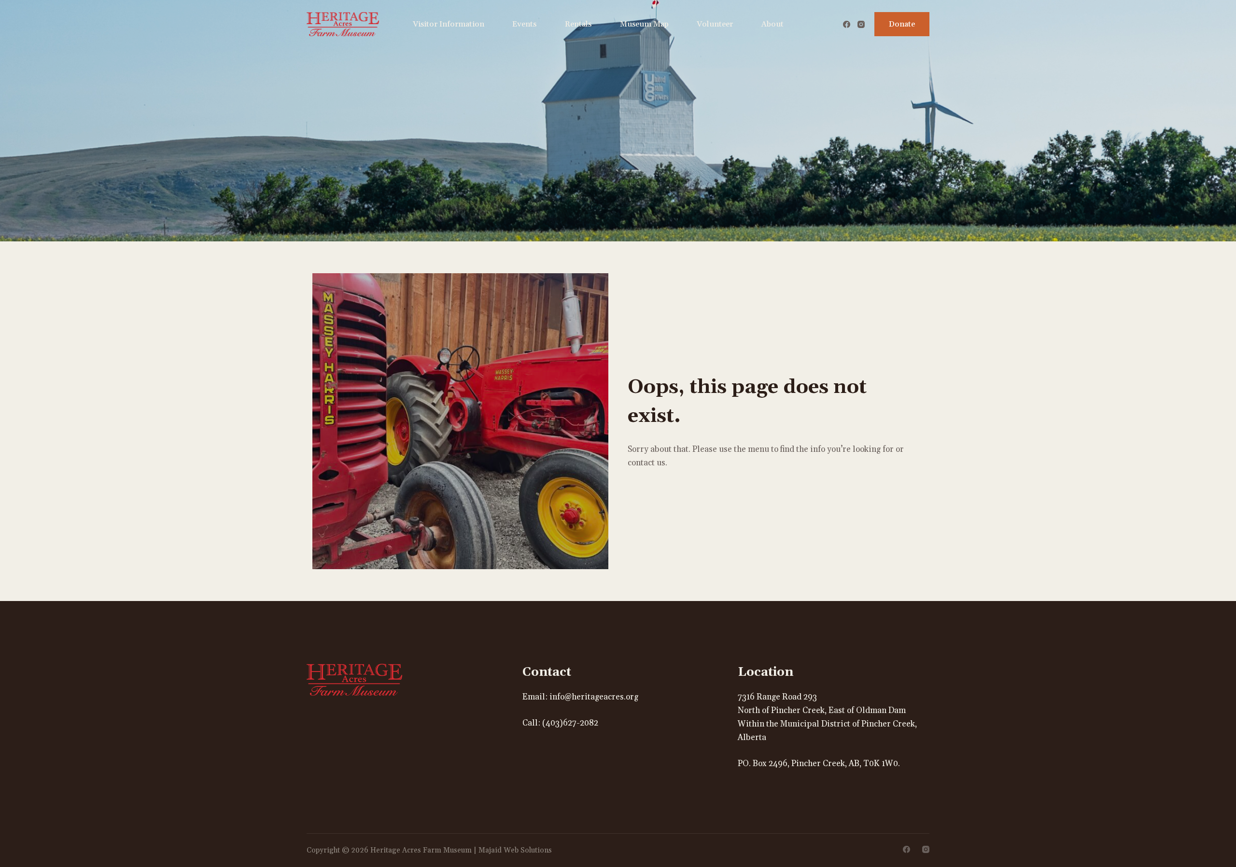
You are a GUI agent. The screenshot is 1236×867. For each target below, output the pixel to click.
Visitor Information (448, 24)
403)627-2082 (572, 723)
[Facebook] (846, 24)
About (772, 24)
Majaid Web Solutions (515, 850)
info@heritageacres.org (593, 697)
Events (524, 24)
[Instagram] (861, 24)
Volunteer (715, 24)
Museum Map (644, 24)
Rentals (578, 24)
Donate (902, 24)
